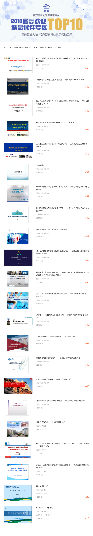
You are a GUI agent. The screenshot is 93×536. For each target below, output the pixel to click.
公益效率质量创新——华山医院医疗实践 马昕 (53, 379)
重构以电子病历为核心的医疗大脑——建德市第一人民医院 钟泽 (60, 79)
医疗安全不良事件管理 (44, 507)
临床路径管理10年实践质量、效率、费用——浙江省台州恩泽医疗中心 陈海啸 (62, 187)
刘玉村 (44, 426)
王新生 (44, 471)
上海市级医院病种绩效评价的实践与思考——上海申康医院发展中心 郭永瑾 (61, 145)
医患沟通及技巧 (42, 486)
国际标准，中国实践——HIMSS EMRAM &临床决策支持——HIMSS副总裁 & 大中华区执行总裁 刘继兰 (62, 273)
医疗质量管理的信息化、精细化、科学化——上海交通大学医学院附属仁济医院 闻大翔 (62, 444)
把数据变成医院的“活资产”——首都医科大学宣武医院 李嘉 (58, 358)
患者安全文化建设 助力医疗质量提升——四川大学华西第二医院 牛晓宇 (62, 316)
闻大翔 (44, 450)
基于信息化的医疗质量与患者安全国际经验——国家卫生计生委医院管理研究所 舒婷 (62, 252)
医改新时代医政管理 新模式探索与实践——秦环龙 (55, 122)
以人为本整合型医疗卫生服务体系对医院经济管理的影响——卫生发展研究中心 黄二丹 (62, 102)
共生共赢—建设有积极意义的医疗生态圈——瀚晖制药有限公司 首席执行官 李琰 (62, 294)
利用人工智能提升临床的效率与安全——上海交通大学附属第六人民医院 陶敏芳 (62, 209)
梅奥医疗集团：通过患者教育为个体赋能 (51, 229)
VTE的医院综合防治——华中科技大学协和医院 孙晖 (55, 336)
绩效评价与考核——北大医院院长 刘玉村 (51, 422)
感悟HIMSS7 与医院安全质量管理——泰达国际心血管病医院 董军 (61, 400)
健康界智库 (45, 65)
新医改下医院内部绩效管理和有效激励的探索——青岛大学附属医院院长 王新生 (62, 466)
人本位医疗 (40, 165)
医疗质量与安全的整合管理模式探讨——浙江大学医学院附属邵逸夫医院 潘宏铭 (62, 59)
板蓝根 (44, 490)
